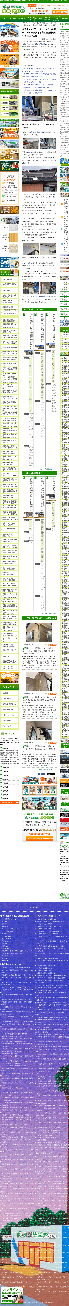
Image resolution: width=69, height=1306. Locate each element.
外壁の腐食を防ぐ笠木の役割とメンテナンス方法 (10, 480)
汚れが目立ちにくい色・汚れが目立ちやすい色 (66, 216)
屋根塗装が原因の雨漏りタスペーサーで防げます (10, 513)
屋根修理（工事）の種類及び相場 (9, 331)
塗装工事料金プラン (47, 18)
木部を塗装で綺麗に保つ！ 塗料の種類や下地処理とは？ (18, 1218)
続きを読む (38, 667)
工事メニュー (30, 18)
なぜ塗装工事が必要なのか (10, 285)
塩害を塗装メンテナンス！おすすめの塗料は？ (9, 628)
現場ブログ (32, 23)
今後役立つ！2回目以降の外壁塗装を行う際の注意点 (52, 985)
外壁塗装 (9, 97)
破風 (44, 296)
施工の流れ (39, 18)
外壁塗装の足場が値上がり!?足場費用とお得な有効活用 (53, 1145)
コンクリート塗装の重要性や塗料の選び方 (9, 584)
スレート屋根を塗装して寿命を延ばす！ (48, 1132)
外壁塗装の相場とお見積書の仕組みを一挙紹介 (50, 946)
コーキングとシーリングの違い (10, 639)
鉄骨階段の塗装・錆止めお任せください (10, 557)
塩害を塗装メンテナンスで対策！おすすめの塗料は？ (17, 1215)
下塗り (49, 47)
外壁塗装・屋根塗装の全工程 (45, 928)
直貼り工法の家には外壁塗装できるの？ (48, 1250)
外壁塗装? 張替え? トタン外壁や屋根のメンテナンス (52, 1017)
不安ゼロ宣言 (6, 941)
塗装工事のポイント (9, 290)
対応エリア (5, 946)
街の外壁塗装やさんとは (9, 919)
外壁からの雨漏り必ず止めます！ (46, 965)
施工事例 (13, 18)
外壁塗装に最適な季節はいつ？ (10, 364)
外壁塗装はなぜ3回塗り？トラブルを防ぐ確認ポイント (17, 1115)
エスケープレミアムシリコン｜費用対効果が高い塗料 (52, 1181)
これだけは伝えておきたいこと (11, 928)
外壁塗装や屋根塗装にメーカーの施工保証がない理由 (17, 1039)
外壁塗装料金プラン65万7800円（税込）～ (49, 931)
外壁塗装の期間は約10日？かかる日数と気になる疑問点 (18, 999)
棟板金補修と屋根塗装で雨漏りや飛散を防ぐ (10, 590)
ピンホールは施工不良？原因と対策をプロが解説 (10, 419)
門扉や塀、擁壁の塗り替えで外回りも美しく (50, 987)
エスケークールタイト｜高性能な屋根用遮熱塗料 (51, 1183)
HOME (25, 23)
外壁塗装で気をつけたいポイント (10, 441)
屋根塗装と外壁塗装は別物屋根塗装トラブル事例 (10, 436)
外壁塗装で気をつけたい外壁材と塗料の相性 (10, 661)
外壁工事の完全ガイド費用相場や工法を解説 (9, 320)
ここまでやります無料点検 (56, 18)
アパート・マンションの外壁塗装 (46, 1137)
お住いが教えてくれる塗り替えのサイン (9, 296)
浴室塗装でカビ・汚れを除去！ (9, 573)
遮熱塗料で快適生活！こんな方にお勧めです (50, 1186)
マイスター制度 (6, 936)
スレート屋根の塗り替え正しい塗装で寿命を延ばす (10, 507)
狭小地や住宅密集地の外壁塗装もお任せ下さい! (10, 518)
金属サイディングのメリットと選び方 (9, 524)
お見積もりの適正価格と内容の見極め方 (48, 958)
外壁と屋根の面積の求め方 (10, 650)
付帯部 (51, 296)
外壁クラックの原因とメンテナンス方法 (9, 402)
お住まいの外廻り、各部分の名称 (11, 1051)
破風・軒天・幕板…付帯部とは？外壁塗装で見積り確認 (53, 1046)
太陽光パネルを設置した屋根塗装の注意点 (49, 1130)
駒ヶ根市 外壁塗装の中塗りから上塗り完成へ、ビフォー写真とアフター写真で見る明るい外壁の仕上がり (39, 650)
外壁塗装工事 (39, 132)
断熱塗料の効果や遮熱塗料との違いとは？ (14, 1225)
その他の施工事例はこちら (48, 469)
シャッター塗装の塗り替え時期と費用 (9, 579)
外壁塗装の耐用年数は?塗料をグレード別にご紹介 (10, 353)
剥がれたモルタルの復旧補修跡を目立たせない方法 (10, 413)
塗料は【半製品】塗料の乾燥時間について (10, 634)
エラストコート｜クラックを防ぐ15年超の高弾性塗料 (52, 1193)
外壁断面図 (6, 656)
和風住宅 (42, 44)
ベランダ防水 (9, 114)
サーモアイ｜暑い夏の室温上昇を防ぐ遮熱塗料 (50, 1166)
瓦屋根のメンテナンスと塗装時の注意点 (10, 540)
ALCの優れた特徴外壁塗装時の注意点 (9, 645)
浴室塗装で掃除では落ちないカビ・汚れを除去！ (51, 1105)
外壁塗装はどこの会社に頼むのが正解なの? (14, 1137)
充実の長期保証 (6, 938)
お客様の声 (21, 18)
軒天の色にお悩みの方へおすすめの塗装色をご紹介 (10, 469)
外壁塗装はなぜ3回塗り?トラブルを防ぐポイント (10, 447)
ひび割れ (29, 263)
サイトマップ (7, 726)
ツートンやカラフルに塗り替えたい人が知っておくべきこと (66, 243)
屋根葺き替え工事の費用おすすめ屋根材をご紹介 (10, 336)
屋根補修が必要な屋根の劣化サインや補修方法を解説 (52, 1083)
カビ (52, 229)
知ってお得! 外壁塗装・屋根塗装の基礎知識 (14, 1034)
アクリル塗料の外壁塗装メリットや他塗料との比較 (10, 369)
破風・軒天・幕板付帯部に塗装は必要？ (9, 452)
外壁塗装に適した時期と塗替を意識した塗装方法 (10, 358)
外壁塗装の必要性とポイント (45, 968)
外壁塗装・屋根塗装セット (9, 108)
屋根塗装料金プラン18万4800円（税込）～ (49, 933)
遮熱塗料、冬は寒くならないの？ (46, 1242)
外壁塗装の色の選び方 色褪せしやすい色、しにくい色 (17, 975)
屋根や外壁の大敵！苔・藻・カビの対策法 (49, 1127)
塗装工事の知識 (7, 279)
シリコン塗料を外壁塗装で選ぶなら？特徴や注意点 (10, 380)
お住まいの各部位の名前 (10, 347)
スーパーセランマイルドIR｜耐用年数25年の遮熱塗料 (52, 1169)
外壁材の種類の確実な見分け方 (11, 1053)
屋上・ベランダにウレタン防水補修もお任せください (10, 612)
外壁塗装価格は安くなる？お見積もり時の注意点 (9, 325)
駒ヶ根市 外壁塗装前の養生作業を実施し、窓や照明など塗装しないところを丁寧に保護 (39, 748)
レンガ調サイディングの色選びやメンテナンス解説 (10, 408)
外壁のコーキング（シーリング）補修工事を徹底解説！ (53, 1010)
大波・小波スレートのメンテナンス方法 (9, 667)
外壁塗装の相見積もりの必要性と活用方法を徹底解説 (17, 1117)
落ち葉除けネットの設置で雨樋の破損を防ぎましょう (52, 1081)
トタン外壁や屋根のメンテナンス (9, 529)
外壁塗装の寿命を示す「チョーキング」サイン (10, 397)
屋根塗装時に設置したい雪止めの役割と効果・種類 (10, 491)
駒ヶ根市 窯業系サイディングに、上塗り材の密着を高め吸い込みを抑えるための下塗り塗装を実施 (39, 699)
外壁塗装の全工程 (8, 307)
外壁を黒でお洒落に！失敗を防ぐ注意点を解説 (15, 1257)
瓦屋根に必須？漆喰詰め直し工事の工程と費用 (50, 1034)
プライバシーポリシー (9, 715)
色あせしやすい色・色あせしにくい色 (66, 229)
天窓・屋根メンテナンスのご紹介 (9, 474)
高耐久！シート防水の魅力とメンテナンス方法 (10, 617)
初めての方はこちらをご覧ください (47, 919)
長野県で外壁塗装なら (9, 704)
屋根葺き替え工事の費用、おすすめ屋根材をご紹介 (51, 975)
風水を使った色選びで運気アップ (66, 204)
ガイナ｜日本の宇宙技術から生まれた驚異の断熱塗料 (52, 1206)
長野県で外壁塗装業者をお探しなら (12, 953)
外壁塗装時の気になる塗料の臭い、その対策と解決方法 (18, 1021)
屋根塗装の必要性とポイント (45, 970)
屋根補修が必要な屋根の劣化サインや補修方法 (10, 502)
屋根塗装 (9, 103)
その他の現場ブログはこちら (47, 769)
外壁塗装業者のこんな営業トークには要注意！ (15, 1125)
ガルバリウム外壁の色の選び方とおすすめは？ (15, 1066)
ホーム (4, 18)
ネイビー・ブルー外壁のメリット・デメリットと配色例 (18, 1250)
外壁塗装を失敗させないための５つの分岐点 (14, 987)
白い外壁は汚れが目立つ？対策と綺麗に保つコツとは (17, 1260)
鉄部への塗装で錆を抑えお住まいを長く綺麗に (10, 551)
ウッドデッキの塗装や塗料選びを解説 (9, 568)
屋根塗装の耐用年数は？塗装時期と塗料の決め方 (16, 1242)
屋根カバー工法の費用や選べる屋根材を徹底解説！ (51, 978)
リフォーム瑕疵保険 (7, 931)
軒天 (40, 296)
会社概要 (65, 18)
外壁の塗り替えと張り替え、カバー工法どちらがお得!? (17, 1048)
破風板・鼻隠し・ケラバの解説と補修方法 (10, 458)
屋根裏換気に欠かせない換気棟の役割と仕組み (10, 623)
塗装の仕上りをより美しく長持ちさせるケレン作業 (10, 425)
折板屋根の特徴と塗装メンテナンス (8, 535)
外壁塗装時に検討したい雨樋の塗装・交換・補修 (10, 485)
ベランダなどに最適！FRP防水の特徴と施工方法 (10, 606)
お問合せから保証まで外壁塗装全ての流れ (49, 926)
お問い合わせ (7, 720)
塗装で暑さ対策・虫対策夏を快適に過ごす (10, 391)
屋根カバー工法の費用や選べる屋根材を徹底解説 (10, 342)
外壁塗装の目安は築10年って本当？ (8, 301)
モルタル (41, 52)
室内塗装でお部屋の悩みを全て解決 (47, 990)
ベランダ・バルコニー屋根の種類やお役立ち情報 (10, 595)
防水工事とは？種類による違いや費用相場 (10, 601)
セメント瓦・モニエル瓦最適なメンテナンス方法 (10, 546)
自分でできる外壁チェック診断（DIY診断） (14, 1041)
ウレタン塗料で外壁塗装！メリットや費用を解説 (9, 375)
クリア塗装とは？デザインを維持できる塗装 (10, 386)
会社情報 (4, 943)
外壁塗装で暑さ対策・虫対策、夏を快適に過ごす (51, 1142)
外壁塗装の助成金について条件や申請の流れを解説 (51, 1002)
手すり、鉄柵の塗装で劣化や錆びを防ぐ (9, 562)
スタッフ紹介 (7, 698)
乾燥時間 (30, 152)
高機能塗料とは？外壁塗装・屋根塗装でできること (10, 430)
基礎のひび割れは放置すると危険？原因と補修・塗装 (17, 1237)
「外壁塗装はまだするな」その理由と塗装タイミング (10, 312)
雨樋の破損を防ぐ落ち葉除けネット (8, 496)
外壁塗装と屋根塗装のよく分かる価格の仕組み (50, 921)
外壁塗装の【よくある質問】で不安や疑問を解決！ (16, 967)
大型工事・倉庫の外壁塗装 (45, 1135)
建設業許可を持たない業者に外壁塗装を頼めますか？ (17, 951)
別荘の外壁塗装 (41, 1140)
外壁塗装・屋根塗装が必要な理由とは (12, 1036)
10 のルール (5, 933)
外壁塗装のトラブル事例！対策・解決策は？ (14, 1240)
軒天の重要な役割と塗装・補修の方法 (9, 463)
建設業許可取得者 (8, 709)
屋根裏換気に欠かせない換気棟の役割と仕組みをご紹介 (18, 1213)
